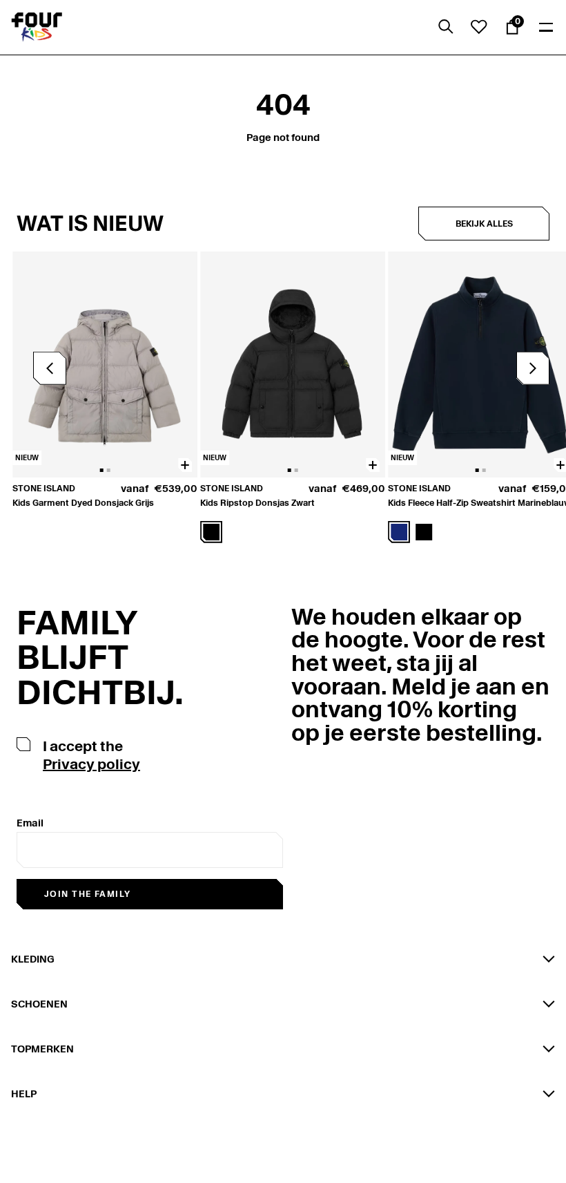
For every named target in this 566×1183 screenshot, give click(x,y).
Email (30, 823)
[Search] (446, 27)
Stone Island (43, 488)
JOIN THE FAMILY (87, 894)
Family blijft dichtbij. (100, 657)
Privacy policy (91, 764)
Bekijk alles (484, 223)
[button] (532, 368)
